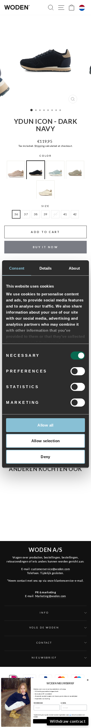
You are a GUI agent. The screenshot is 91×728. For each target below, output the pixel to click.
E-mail (63, 703)
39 (46, 214)
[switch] (78, 371)
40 (55, 214)
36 (16, 214)
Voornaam (38, 703)
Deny (45, 457)
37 (26, 214)
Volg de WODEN (44, 627)
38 (36, 214)
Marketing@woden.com (50, 596)
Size (45, 206)
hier (70, 715)
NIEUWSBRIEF (44, 657)
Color (45, 155)
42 (75, 214)
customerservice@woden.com (50, 569)
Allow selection (45, 441)
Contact (44, 642)
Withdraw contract (67, 721)
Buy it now (45, 247)
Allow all (45, 425)
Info (44, 612)
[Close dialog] (87, 680)
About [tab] (74, 268)
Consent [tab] (16, 268)
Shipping (39, 145)
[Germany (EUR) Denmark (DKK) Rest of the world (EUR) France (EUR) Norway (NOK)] (82, 8)
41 (65, 214)
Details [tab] (45, 268)
